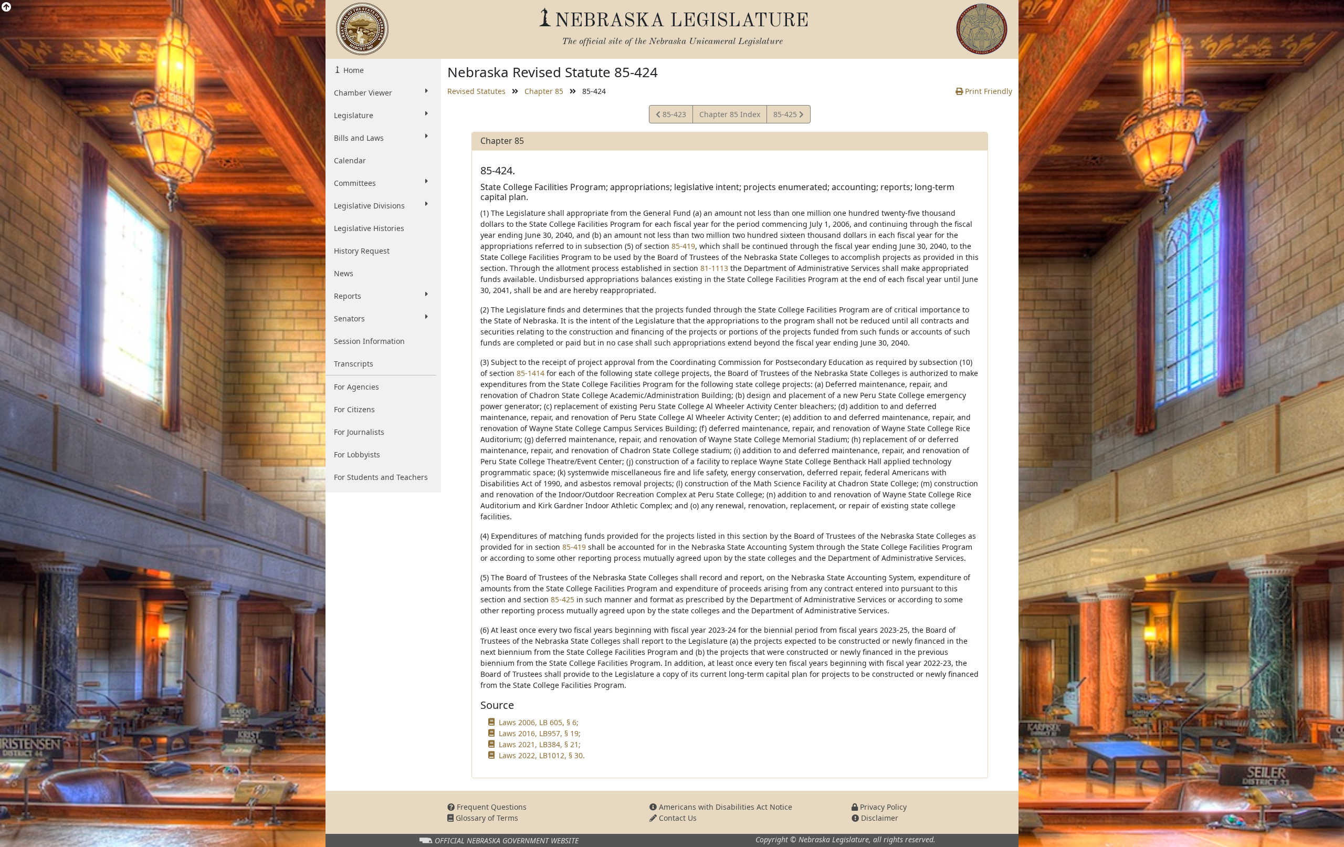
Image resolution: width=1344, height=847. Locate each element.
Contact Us (677, 818)
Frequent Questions (491, 807)
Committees (355, 183)
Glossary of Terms (486, 818)
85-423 (673, 116)
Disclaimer (878, 818)
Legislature (353, 115)
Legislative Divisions (369, 206)
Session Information (369, 341)
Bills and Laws (359, 138)
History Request (362, 251)
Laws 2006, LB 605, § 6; (539, 722)
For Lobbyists (357, 454)
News (343, 273)
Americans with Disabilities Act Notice (724, 807)
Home (352, 70)
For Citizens (354, 409)
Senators (349, 318)
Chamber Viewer (363, 93)
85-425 (786, 116)
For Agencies (356, 387)
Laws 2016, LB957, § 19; (540, 733)
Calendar (350, 160)
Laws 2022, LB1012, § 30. (542, 755)
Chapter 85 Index (729, 114)
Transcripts (353, 364)
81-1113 (714, 268)
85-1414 (530, 373)
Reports (347, 296)
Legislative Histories (369, 228)
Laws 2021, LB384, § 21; (540, 744)
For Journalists (359, 432)
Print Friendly (987, 91)
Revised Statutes (476, 91)
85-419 (683, 246)
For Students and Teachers (381, 477)
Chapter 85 (543, 91)
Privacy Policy (882, 807)
